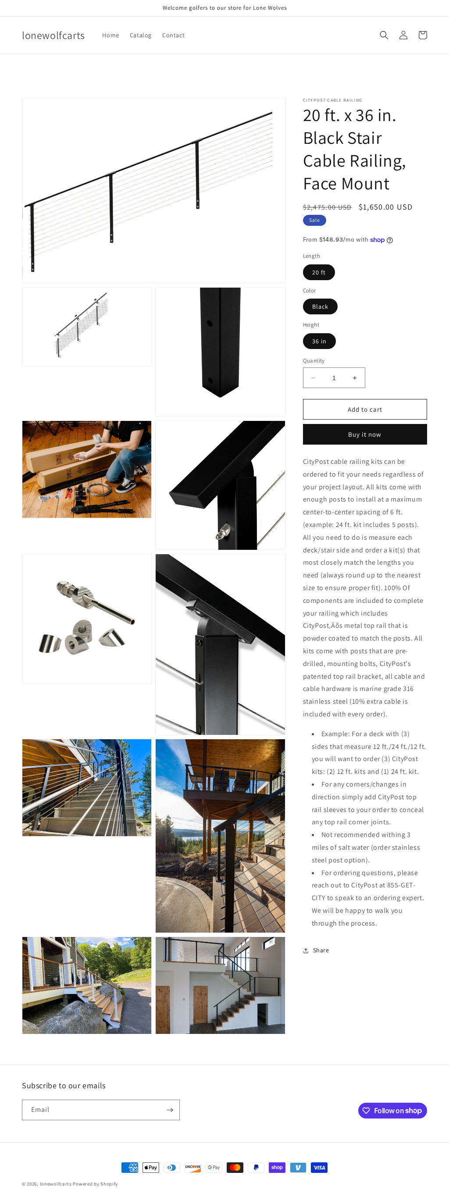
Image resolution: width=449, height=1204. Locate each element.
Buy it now (364, 434)
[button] (384, 35)
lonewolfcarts (56, 1184)
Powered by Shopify (95, 1184)
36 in (319, 341)
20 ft (319, 272)
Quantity (314, 360)
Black (320, 306)
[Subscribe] (169, 1110)
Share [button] (321, 950)
